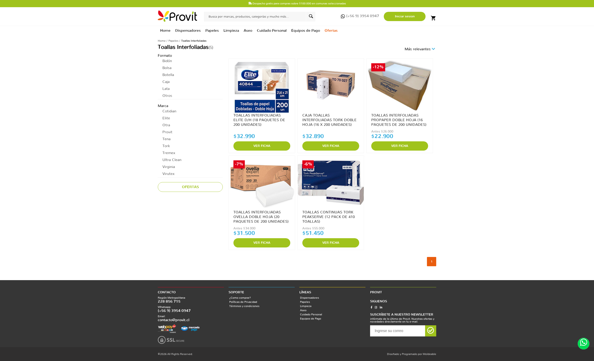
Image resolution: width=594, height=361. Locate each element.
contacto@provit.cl (173, 320)
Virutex (168, 174)
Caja (166, 82)
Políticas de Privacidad (243, 302)
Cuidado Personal (311, 314)
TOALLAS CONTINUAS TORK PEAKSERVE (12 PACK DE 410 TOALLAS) (328, 216)
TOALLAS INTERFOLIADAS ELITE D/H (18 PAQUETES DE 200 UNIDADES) (259, 120)
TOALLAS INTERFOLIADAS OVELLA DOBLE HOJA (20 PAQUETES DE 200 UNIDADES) (261, 216)
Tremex (168, 153)
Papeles (173, 40)
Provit (167, 132)
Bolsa (166, 68)
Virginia (168, 167)
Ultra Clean (171, 160)
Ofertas (331, 30)
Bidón (167, 61)
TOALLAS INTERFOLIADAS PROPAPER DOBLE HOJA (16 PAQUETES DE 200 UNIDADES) (398, 120)
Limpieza (305, 306)
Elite (166, 118)
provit (177, 16)
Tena (166, 139)
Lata (166, 89)
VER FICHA (261, 146)
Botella (168, 75)
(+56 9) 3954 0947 (174, 311)
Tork (166, 146)
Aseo (303, 310)
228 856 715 (169, 301)
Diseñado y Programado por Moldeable (411, 354)
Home (165, 30)
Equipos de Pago (310, 318)
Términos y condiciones (244, 306)
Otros (167, 96)
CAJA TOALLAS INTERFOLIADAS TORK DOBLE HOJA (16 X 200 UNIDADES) (329, 120)
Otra (166, 125)
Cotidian (169, 111)
